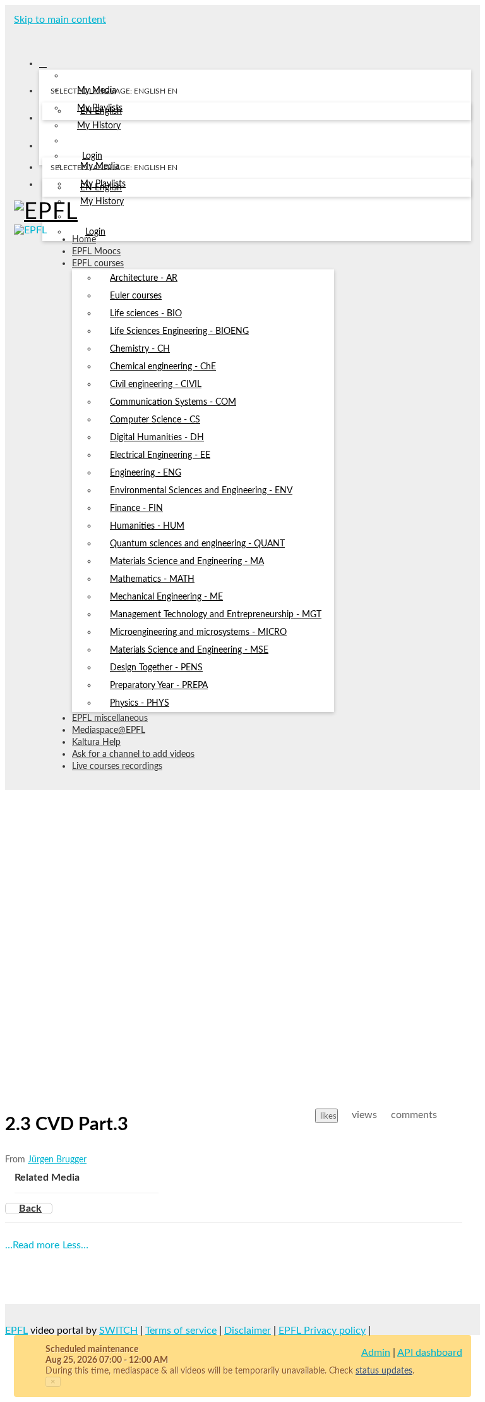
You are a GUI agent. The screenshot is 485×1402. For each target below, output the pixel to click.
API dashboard (429, 1353)
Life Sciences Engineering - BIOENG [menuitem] (179, 331)
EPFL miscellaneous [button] (110, 718)
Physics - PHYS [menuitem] (139, 703)
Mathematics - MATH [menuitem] (152, 579)
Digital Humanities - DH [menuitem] (157, 437)
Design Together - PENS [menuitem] (156, 667)
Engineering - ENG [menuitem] (145, 473)
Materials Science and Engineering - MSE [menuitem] (189, 650)
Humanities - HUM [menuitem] (147, 526)
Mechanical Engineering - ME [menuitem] (166, 597)
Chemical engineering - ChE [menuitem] (163, 366)
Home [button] (84, 239)
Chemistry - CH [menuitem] (140, 349)
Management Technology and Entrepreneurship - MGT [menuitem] (215, 614)
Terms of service (181, 1330)
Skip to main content (60, 20)
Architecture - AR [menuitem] (143, 278)
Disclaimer (247, 1330)
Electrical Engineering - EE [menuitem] (160, 455)
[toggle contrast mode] (50, 187)
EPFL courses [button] (98, 263)
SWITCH (118, 1330)
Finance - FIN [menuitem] (136, 508)
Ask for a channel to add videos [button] (133, 754)
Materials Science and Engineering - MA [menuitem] (187, 561)
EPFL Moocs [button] (96, 251)
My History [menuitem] (99, 125)
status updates (384, 1371)
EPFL (16, 1330)
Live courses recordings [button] (117, 766)
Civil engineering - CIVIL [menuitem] (155, 384)
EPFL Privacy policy (322, 1330)
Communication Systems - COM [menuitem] (173, 402)
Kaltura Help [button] (96, 742)
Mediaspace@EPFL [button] (108, 730)
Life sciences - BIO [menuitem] (146, 313)
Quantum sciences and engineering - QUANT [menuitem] (197, 543)
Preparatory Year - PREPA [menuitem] (159, 685)
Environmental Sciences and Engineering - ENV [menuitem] (201, 490)
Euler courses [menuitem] (136, 296)
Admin (375, 1353)
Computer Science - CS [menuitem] (155, 419)
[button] (18, 36)
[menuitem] (101, 112)
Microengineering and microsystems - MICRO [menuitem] (198, 632)
